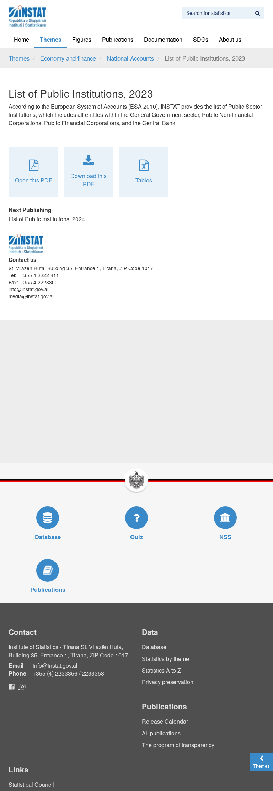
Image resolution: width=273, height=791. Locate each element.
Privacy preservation (167, 682)
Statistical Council (31, 784)
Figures (81, 39)
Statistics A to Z (161, 670)
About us (230, 39)
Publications (117, 39)
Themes (50, 39)
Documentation (163, 39)
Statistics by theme (165, 659)
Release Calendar (165, 721)
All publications (161, 733)
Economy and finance (68, 58)
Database (154, 647)
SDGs (200, 39)
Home (21, 39)
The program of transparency (178, 745)
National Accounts (130, 58)
